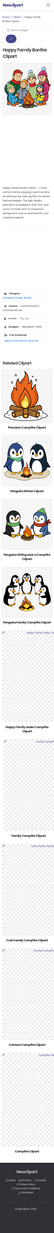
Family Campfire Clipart (28, 836)
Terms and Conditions (27, 1188)
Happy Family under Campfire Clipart (27, 729)
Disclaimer (27, 1192)
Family (19, 298)
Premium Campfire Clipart (27, 427)
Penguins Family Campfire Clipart (27, 622)
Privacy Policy (27, 1184)
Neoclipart (24, 1209)
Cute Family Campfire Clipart (27, 940)
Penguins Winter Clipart (27, 491)
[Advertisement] (27, 147)
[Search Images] (11, 39)
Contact (26, 1180)
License (41, 1180)
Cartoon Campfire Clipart (27, 1045)
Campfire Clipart (27, 1151)
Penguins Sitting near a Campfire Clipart (27, 557)
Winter (28, 298)
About (12, 1180)
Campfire (8, 298)
